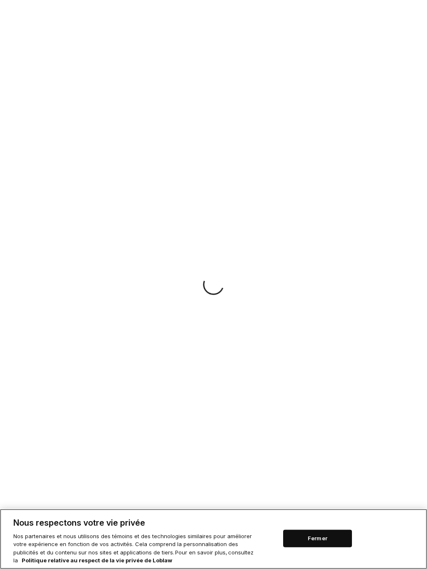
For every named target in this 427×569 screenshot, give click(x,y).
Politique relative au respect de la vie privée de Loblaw (97, 560)
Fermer (317, 538)
